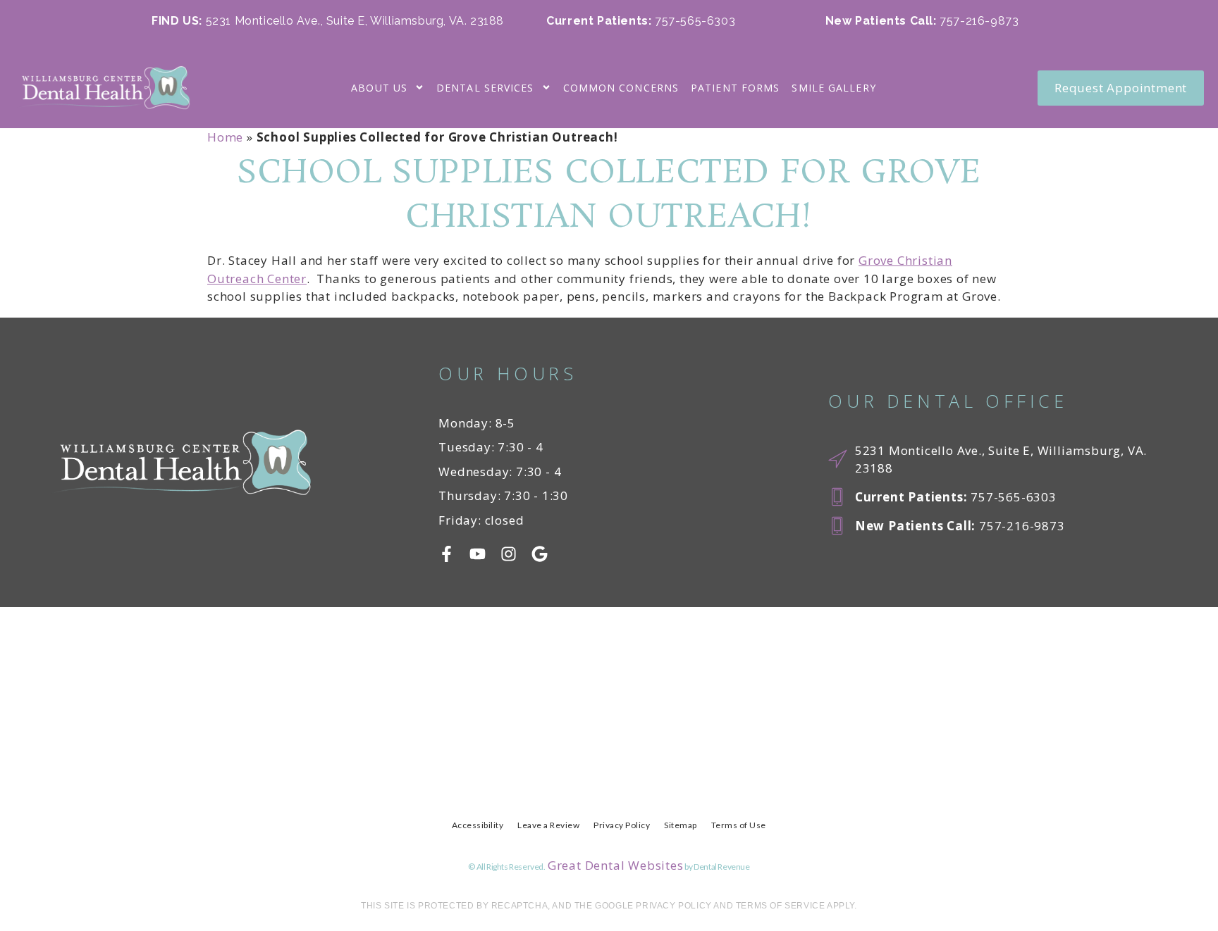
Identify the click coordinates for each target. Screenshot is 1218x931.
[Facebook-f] (446, 554)
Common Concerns (621, 87)
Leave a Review (548, 825)
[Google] (539, 554)
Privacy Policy (621, 825)
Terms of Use (738, 825)
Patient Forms (735, 87)
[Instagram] (508, 554)
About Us (379, 87)
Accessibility (478, 825)
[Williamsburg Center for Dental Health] (102, 87)
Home (225, 137)
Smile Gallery (833, 87)
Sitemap (680, 825)
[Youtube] (477, 554)
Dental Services (485, 87)
